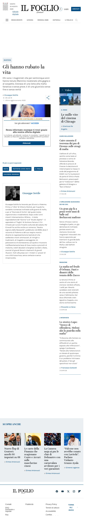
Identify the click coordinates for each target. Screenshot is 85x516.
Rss (6, 514)
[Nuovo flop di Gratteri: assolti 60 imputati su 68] (12, 439)
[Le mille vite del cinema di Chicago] (70, 99)
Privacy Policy (51, 504)
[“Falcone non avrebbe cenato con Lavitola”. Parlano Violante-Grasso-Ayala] (71, 439)
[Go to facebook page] (57, 491)
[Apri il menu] (7, 20)
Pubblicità (29, 504)
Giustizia (7, 60)
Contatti (8, 504)
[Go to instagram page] (74, 491)
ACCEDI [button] (35, 123)
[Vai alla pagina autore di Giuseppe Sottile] (12, 193)
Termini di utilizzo (52, 507)
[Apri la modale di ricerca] (76, 20)
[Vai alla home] (40, 9)
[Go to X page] (68, 491)
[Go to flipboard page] (79, 491)
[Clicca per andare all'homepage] (23, 491)
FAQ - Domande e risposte (9, 509)
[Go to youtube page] (62, 491)
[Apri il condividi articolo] (48, 97)
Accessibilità (51, 511)
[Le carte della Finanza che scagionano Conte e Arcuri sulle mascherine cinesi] (32, 439)
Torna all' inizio (71, 507)
